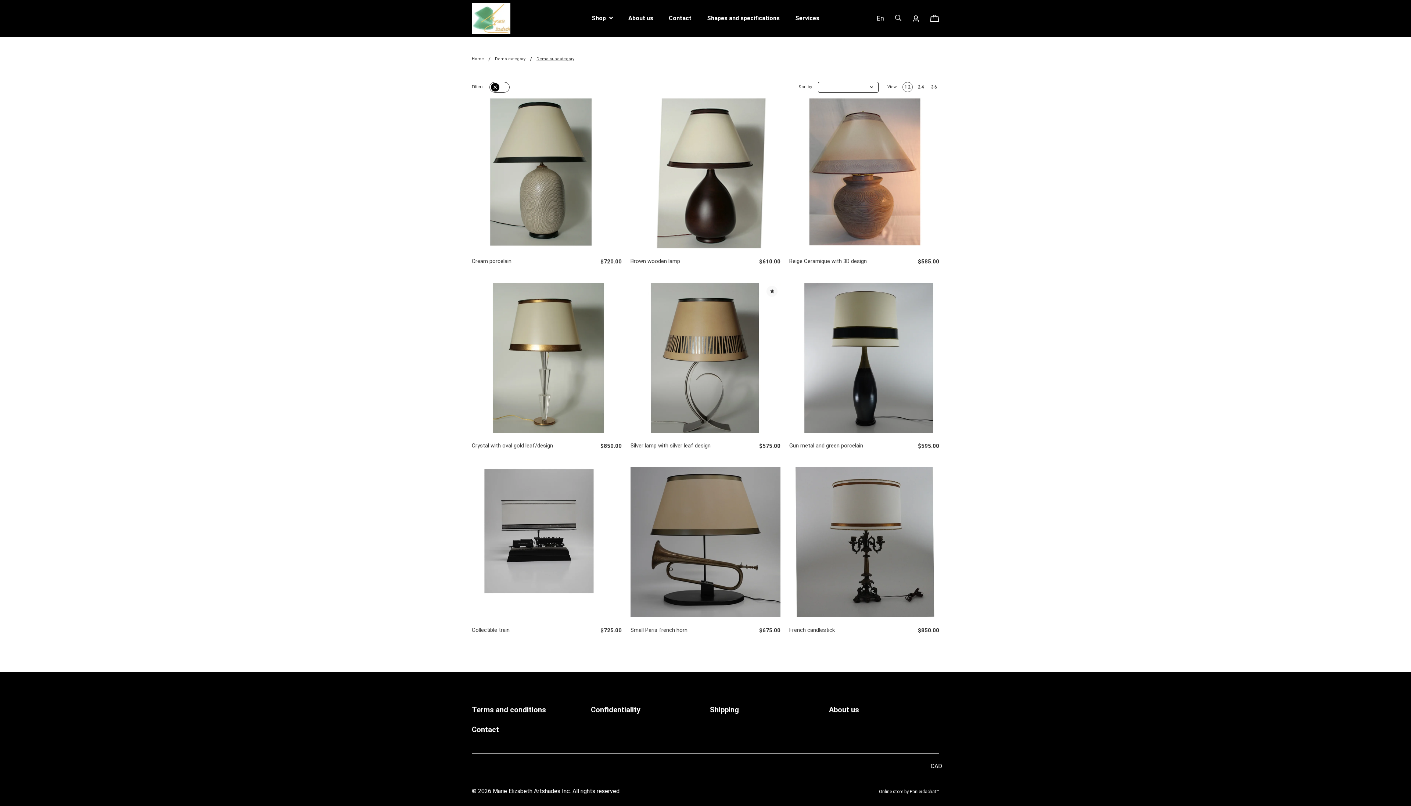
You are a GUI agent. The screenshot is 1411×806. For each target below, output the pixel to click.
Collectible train (491, 630)
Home (478, 59)
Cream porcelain (491, 261)
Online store (891, 791)
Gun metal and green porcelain (826, 445)
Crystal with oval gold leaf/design (512, 445)
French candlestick (812, 630)
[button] (848, 87)
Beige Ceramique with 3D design (828, 261)
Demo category (510, 59)
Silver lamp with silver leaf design (671, 445)
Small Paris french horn (659, 630)
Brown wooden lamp (655, 261)
